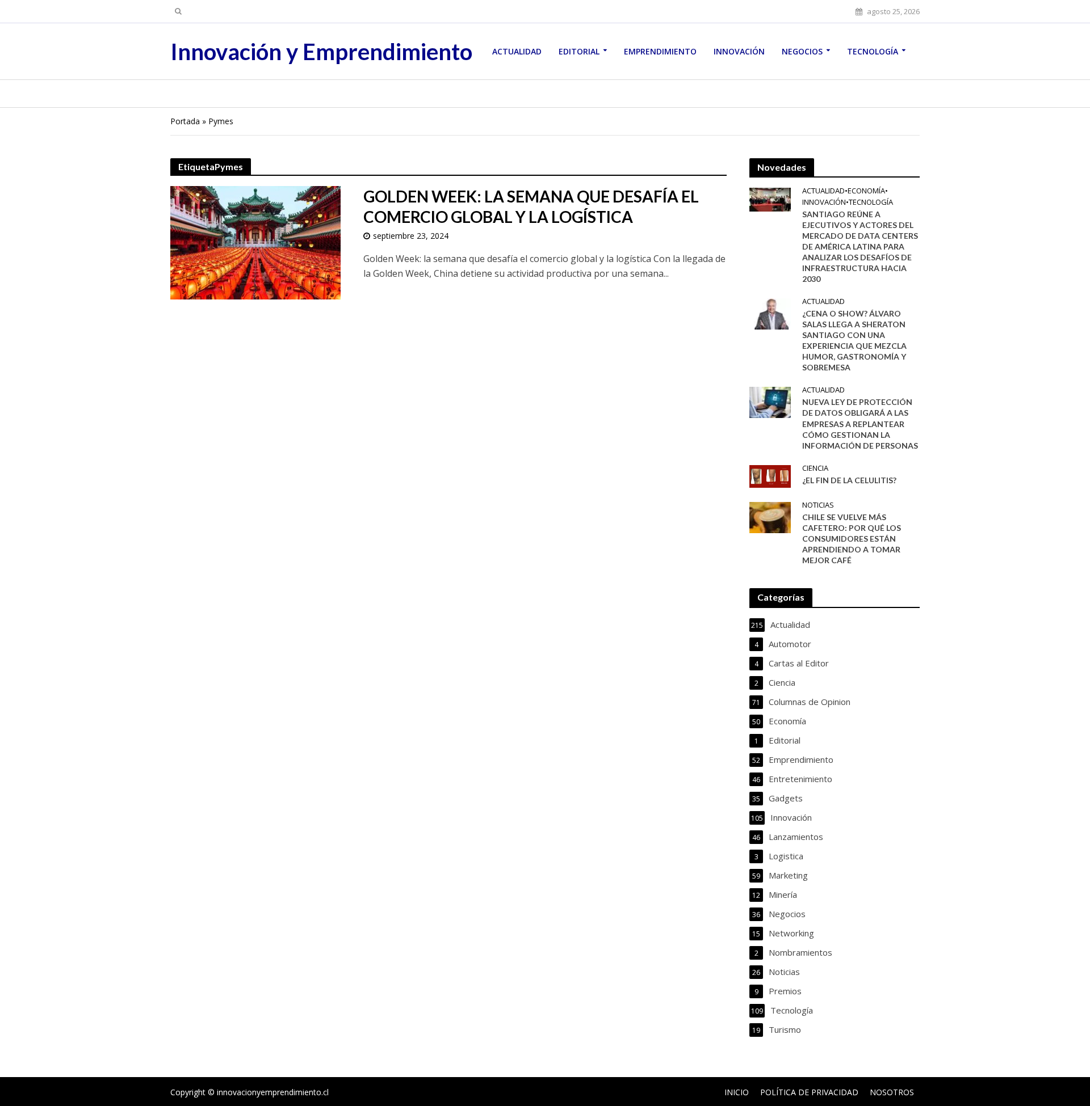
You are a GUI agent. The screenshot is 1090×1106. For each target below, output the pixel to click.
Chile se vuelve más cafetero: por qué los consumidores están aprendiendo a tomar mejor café (851, 538)
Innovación (739, 51)
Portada (185, 121)
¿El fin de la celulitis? (849, 480)
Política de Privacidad (809, 1092)
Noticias (818, 505)
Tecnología (872, 51)
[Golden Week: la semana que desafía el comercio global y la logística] (255, 241)
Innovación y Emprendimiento (321, 51)
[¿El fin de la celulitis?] (770, 475)
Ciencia (815, 468)
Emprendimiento (660, 51)
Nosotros (892, 1092)
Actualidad (517, 51)
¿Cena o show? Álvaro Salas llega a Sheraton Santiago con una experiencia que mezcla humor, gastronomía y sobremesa (854, 340)
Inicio (736, 1092)
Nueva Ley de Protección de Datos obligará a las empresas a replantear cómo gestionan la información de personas (860, 423)
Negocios (802, 51)
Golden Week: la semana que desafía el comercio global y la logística (531, 206)
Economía (866, 191)
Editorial (579, 51)
